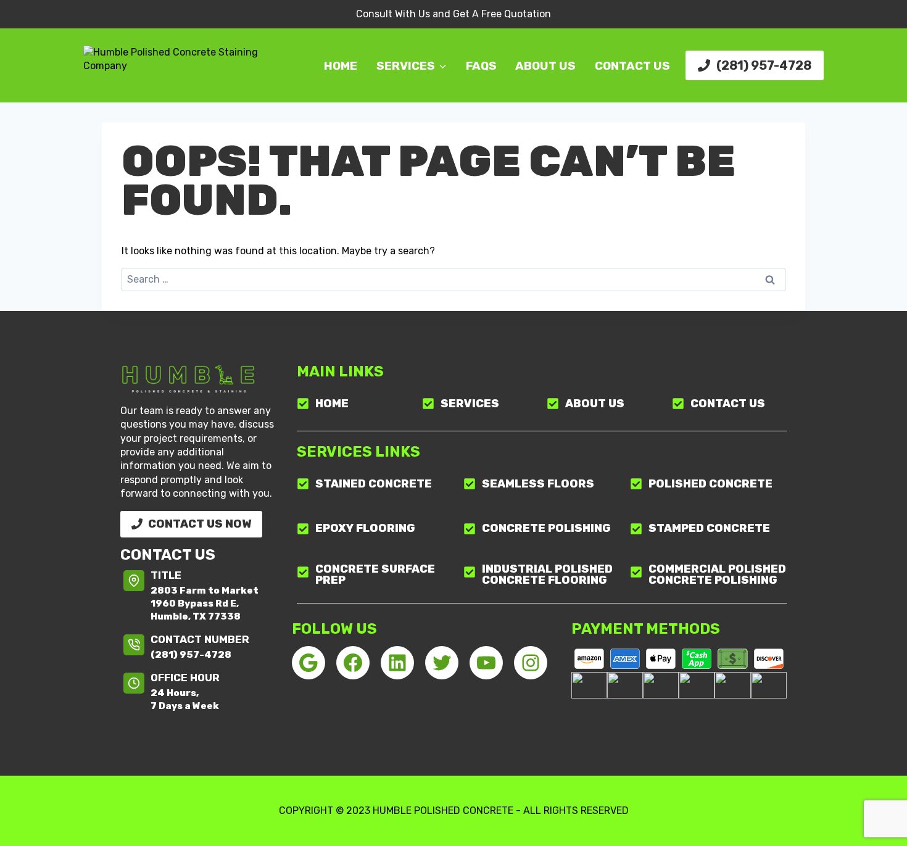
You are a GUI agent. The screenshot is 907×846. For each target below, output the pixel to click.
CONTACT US (632, 66)
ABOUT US (545, 66)
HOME (340, 66)
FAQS (481, 66)
